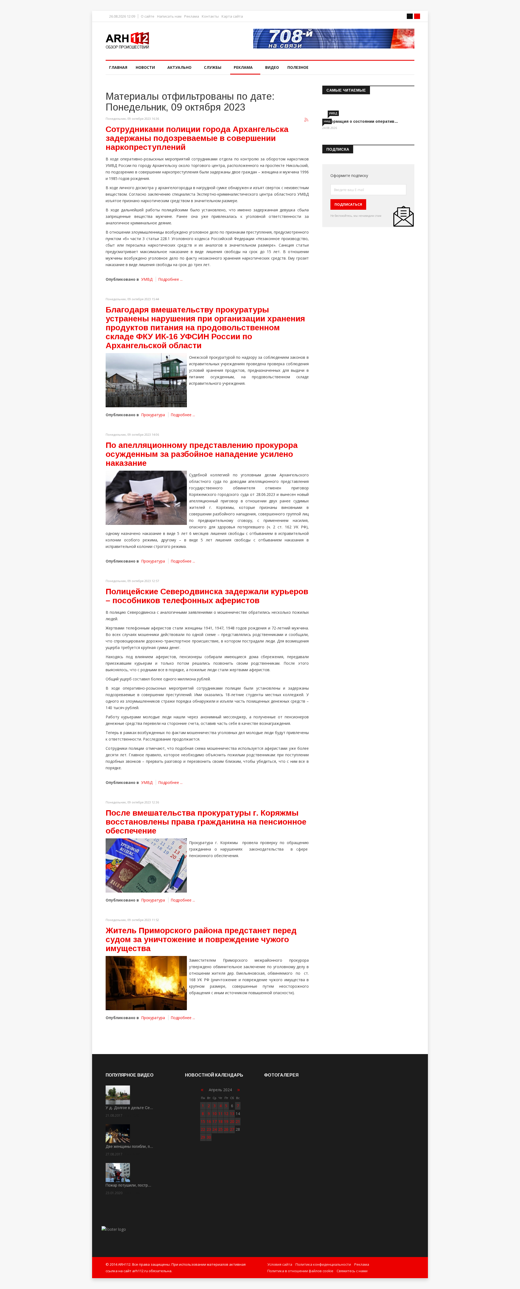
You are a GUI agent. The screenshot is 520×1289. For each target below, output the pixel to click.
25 (220, 1129)
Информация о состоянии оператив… (360, 121)
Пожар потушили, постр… (128, 1185)
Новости (145, 67)
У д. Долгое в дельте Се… (129, 1108)
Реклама (191, 16)
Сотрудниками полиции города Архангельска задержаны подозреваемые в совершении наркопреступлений (197, 138)
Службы (212, 67)
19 (226, 1121)
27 (232, 1129)
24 (214, 1129)
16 (209, 1121)
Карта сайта (232, 16)
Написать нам (169, 16)
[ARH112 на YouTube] (333, 39)
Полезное (297, 67)
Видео (272, 67)
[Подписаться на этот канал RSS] (306, 120)
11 (220, 1113)
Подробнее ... (170, 279)
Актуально (179, 67)
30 (209, 1137)
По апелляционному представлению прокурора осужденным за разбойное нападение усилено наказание (202, 454)
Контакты (210, 16)
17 (214, 1121)
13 (232, 1113)
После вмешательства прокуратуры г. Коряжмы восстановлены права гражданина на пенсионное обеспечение (206, 821)
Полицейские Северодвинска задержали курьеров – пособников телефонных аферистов (207, 596)
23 (209, 1129)
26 (226, 1129)
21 (238, 1121)
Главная (118, 67)
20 (232, 1121)
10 (214, 1113)
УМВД (146, 279)
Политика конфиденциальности (323, 1264)
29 (203, 1137)
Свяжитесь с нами (352, 1270)
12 (226, 1113)
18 (220, 1121)
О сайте (147, 16)
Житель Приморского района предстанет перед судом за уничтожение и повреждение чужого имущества (201, 939)
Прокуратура (153, 414)
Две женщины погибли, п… (129, 1146)
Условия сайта (279, 1264)
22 (203, 1129)
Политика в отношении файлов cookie (300, 1270)
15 (203, 1121)
